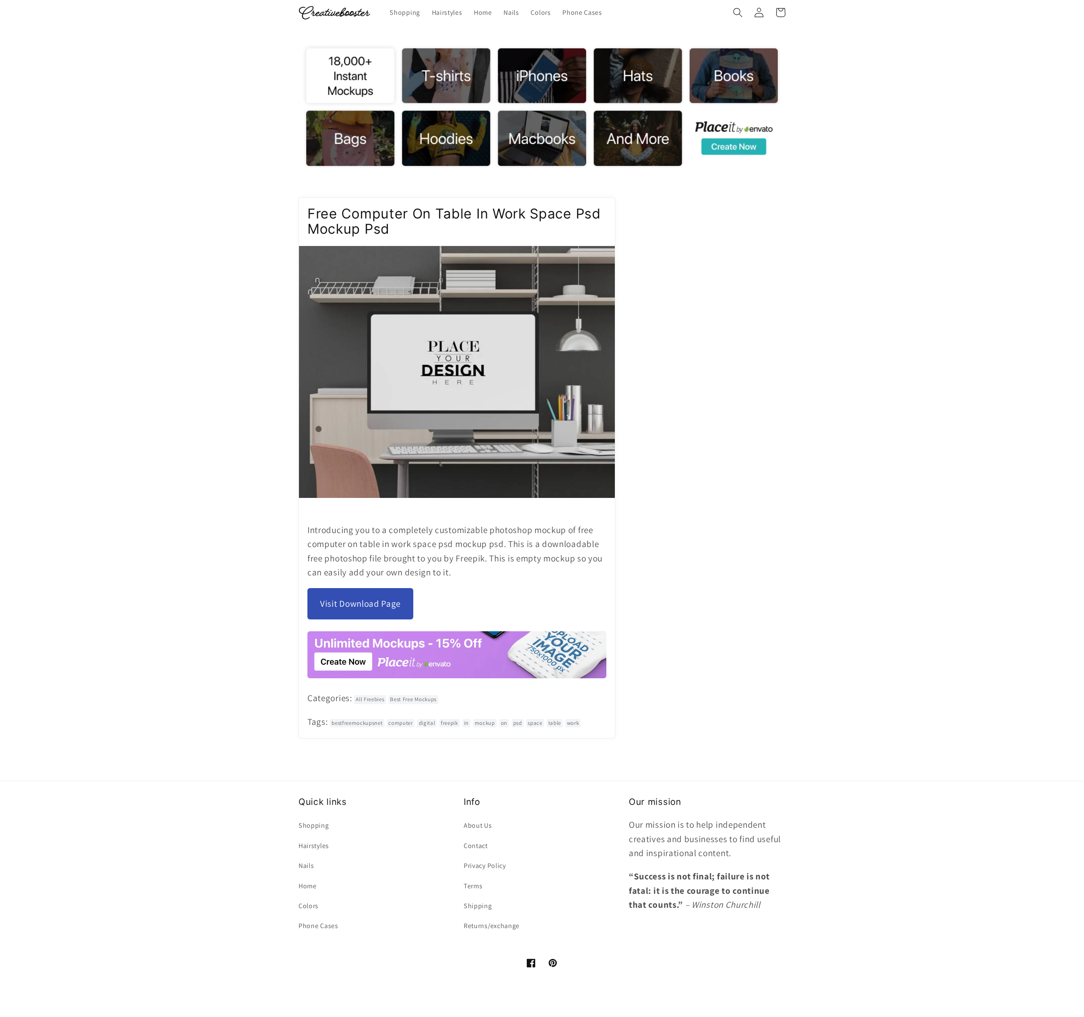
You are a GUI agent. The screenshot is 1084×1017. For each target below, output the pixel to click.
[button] (738, 12)
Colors (308, 905)
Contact (476, 845)
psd (517, 723)
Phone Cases (318, 925)
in (466, 723)
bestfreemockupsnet (357, 723)
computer (400, 723)
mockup (485, 723)
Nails (306, 865)
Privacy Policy (485, 865)
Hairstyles (314, 845)
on (504, 723)
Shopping (314, 825)
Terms (473, 886)
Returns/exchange (492, 925)
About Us (478, 825)
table (554, 723)
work (573, 723)
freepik (449, 723)
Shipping (478, 905)
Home (308, 886)
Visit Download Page (360, 603)
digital (427, 723)
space (535, 723)
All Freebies (370, 699)
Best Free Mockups (413, 699)
